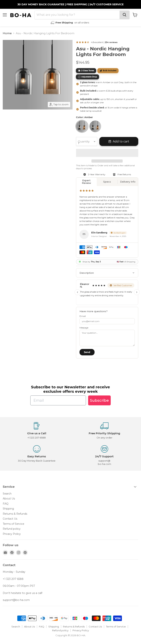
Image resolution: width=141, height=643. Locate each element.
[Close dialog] (133, 288)
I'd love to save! (37, 331)
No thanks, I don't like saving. (37, 342)
